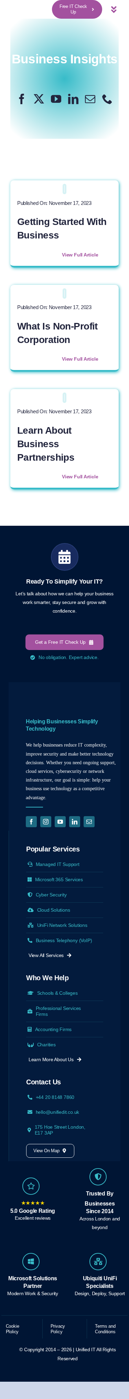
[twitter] (39, 99)
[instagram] (45, 821)
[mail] (90, 99)
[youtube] (56, 99)
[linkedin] (73, 99)
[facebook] (22, 99)
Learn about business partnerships (45, 444)
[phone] (107, 99)
